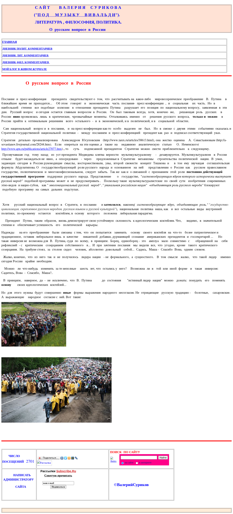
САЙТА (14, 486)
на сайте (128, 462)
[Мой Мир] (73, 458)
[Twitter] (65, 458)
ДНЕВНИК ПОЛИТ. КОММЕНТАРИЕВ (27, 48)
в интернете (145, 462)
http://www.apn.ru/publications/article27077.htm (31, 148)
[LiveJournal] (76, 458)
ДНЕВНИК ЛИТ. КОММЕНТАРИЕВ (25, 55)
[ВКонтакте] (62, 458)
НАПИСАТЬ (19, 475)
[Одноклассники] (69, 458)
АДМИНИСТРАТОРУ (19, 479)
